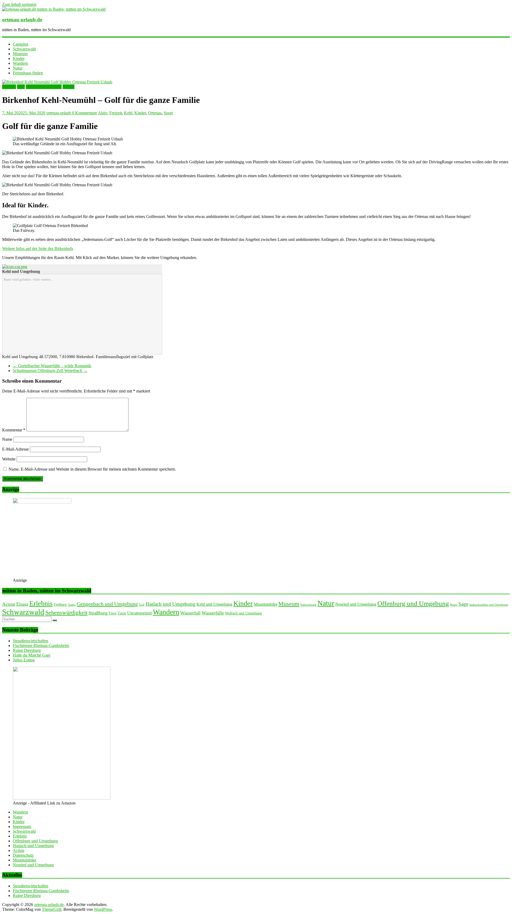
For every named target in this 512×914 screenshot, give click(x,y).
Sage (463, 604)
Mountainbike (265, 604)
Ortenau (155, 113)
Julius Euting (24, 660)
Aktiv (102, 113)
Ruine (453, 604)
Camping (20, 44)
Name (7, 439)
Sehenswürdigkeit (66, 612)
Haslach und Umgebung (170, 604)
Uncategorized (139, 613)
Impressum (22, 826)
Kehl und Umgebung (44, 86)
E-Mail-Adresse (15, 449)
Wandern (20, 63)
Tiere (113, 613)
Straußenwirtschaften (30, 640)
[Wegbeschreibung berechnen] (14, 266)
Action (8, 604)
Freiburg (60, 604)
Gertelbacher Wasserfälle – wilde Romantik (52, 365)
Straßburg (98, 613)
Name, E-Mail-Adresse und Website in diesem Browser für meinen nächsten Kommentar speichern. (92, 469)
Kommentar (13, 430)
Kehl (128, 113)
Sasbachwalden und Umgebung (488, 604)
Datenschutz (23, 855)
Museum (20, 53)
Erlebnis (9, 86)
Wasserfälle (213, 613)
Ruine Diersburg (27, 650)
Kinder (19, 58)
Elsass (22, 604)
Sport (168, 113)
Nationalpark (308, 604)
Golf (21, 86)
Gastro (72, 604)
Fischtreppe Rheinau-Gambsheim (41, 645)
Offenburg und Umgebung (413, 603)
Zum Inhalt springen (19, 4)
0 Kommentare (84, 113)
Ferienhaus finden (28, 73)
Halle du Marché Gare (31, 655)
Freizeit (115, 113)
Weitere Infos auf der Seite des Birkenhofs (37, 248)
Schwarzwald (24, 49)
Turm (122, 613)
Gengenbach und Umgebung (107, 604)
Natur (17, 68)
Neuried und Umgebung (355, 604)
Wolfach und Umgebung (243, 613)
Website (8, 459)
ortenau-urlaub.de (22, 19)
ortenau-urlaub (59, 113)
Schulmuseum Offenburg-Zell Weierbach (50, 370)
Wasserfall (190, 613)
